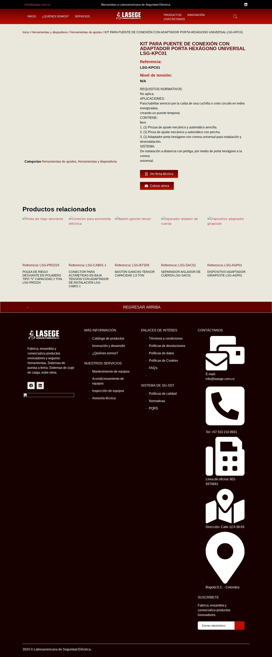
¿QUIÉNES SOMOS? (55, 16)
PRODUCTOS (172, 15)
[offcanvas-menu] (244, 16)
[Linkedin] (246, 4)
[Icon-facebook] (239, 4)
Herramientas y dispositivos (50, 32)
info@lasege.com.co (37, 4)
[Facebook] (31, 385)
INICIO (31, 16)
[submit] (240, 625)
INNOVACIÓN (196, 15)
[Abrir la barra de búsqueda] (235, 16)
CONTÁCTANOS (174, 19)
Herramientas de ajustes (86, 32)
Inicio (26, 32)
